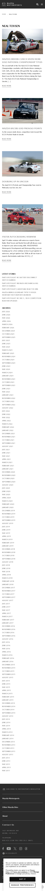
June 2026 (6, 315)
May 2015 (6, 687)
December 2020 (8, 472)
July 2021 (6, 450)
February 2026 (8, 328)
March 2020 (7, 501)
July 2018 (6, 565)
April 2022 (6, 421)
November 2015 (8, 668)
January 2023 (7, 395)
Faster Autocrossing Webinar (19, 236)
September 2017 (8, 597)
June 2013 (6, 761)
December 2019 (8, 511)
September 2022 (8, 405)
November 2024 (8, 356)
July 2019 (6, 527)
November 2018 (8, 552)
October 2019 (8, 517)
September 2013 (8, 751)
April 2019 (6, 536)
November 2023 (8, 379)
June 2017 (6, 607)
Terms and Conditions (20, 872)
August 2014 (7, 716)
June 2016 (6, 645)
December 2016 (8, 626)
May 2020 (6, 494)
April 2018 (6, 575)
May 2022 (6, 417)
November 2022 (8, 398)
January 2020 (7, 507)
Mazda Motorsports (14, 4)
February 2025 (8, 353)
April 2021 (6, 459)
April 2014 (6, 729)
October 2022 (8, 401)
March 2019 (7, 539)
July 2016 (6, 642)
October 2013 (8, 748)
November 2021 (8, 437)
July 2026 (6, 312)
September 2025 (8, 337)
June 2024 (6, 366)
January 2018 (7, 584)
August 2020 (7, 485)
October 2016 (8, 632)
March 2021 (7, 462)
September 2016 (8, 636)
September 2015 (8, 674)
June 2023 (6, 389)
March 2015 (7, 693)
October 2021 (8, 440)
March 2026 (7, 324)
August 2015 (7, 677)
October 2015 (8, 671)
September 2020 (8, 482)
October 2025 (8, 334)
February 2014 (8, 735)
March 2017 (7, 616)
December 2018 (8, 549)
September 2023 (8, 385)
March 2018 (7, 578)
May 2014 (6, 726)
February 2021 (8, 466)
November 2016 (8, 629)
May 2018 (6, 572)
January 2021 (7, 469)
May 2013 (6, 764)
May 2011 (6, 771)
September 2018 (8, 559)
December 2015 (8, 665)
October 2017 (8, 594)
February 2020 (8, 504)
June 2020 (6, 491)
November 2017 (8, 591)
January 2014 (7, 738)
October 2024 (8, 360)
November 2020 (8, 475)
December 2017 (8, 588)
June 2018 (6, 568)
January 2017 (7, 623)
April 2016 (6, 652)
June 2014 (6, 722)
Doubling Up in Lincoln (15, 181)
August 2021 (7, 446)
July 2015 (6, 681)
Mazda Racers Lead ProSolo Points (22, 128)
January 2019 (7, 546)
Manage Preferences (22, 885)
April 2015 (6, 690)
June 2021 (6, 453)
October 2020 (8, 478)
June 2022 (6, 414)
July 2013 (6, 758)
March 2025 (7, 350)
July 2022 (6, 411)
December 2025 (8, 331)
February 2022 (8, 427)
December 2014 (8, 703)
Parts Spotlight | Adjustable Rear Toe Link (20, 289)
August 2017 (7, 600)
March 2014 (7, 732)
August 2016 (7, 639)
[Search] (37, 4)
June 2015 (6, 684)
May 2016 (6, 649)
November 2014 (8, 706)
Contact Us (8, 825)
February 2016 (8, 658)
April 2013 (6, 767)
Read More (6, 86)
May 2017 (6, 610)
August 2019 (7, 523)
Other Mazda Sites (10, 807)
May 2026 (6, 318)
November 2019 (8, 514)
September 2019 (8, 520)
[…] (9, 81)
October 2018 (8, 555)
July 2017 (6, 604)
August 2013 (7, 754)
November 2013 (8, 745)
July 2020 (6, 488)
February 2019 (8, 543)
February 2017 (8, 620)
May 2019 (6, 533)
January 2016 (7, 661)
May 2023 (6, 392)
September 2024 (8, 363)
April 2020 (6, 498)
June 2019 (6, 530)
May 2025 (6, 347)
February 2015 (8, 697)
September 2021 (8, 443)
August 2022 (7, 408)
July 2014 (6, 719)
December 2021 (8, 433)
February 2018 (8, 581)
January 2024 (7, 376)
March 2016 (7, 655)
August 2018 (7, 562)
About (5, 816)
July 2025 (6, 340)
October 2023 (8, 382)
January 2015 (7, 700)
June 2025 (6, 344)
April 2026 (6, 321)
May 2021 (6, 456)
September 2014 (8, 713)
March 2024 (7, 372)
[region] (22, 875)
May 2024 (6, 369)
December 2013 (8, 742)
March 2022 (7, 424)
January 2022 (7, 430)
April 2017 (6, 613)
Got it (22, 879)
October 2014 (8, 710)
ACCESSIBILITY (11, 853)
